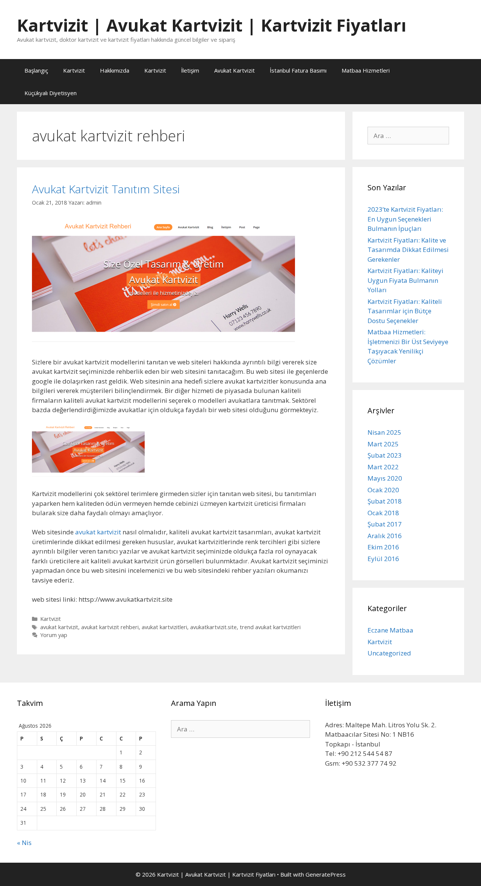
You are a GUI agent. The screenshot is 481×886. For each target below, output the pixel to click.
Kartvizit (74, 70)
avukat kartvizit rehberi (110, 627)
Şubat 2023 (385, 455)
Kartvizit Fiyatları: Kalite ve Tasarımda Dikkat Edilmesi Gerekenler (408, 250)
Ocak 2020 (383, 489)
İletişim (190, 70)
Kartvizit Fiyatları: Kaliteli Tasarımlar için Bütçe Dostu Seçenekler (405, 311)
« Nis (24, 842)
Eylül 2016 (383, 558)
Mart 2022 (383, 467)
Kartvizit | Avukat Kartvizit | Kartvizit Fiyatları (211, 25)
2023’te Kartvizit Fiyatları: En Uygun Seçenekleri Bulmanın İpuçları (405, 219)
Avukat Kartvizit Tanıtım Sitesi (106, 189)
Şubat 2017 (385, 524)
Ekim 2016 (383, 547)
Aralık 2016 (385, 535)
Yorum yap (53, 635)
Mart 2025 (383, 444)
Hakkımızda (114, 70)
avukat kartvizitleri (164, 627)
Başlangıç (36, 70)
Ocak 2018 (383, 512)
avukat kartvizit (98, 532)
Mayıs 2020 (385, 478)
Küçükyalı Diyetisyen (50, 93)
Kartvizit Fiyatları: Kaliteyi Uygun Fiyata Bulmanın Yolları (405, 280)
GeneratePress (326, 874)
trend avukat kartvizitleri (270, 627)
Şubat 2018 (385, 501)
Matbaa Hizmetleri (366, 70)
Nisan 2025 (384, 432)
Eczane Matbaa (390, 630)
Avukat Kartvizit (234, 70)
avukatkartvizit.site (213, 627)
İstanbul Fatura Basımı (298, 70)
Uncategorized (389, 653)
